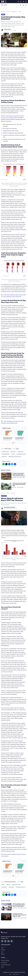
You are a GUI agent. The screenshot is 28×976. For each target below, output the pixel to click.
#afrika (13, 454)
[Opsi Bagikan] (26, 30)
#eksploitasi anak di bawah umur (15, 456)
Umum (19, 11)
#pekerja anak (20, 451)
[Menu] (26, 5)
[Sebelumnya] (23, 428)
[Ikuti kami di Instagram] (23, 1)
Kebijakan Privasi (16, 974)
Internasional (13, 11)
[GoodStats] (5, 5)
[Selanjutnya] (25, 428)
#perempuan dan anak (20, 887)
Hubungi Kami (4, 962)
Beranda (3, 11)
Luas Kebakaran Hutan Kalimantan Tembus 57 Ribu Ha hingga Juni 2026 (19, 915)
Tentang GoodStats (5, 960)
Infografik (3, 949)
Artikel (8, 11)
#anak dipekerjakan (5, 454)
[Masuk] (23, 5)
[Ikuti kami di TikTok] (26, 1)
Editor (17, 448)
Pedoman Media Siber (5, 964)
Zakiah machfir (8, 448)
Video (2, 951)
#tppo (3, 884)
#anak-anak (4, 456)
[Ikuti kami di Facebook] (18, 1)
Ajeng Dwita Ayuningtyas (10, 881)
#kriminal (8, 884)
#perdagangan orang (16, 884)
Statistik (2, 954)
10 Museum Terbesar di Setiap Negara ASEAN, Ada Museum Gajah (19, 484)
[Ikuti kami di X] (21, 1)
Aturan (10, 974)
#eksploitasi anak (5, 451)
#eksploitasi (13, 451)
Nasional (13, 493)
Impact (2, 966)
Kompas (8, 68)
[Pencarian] (20, 5)
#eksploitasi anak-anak (21, 454)
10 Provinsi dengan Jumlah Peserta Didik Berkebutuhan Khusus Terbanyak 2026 (19, 905)
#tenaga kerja (11, 887)
